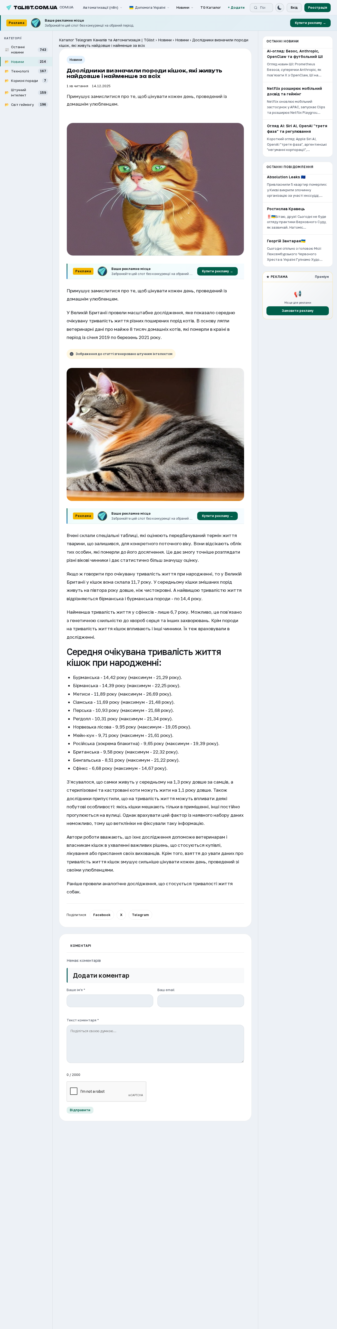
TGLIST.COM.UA (43, 7)
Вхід (294, 7)
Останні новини (25, 49)
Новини (182, 7)
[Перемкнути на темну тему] (279, 7)
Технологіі (25, 71)
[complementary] (168, 23)
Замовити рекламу (298, 311)
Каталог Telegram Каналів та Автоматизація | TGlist (107, 40)
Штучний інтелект (25, 92)
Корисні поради (25, 80)
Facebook (102, 915)
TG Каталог (210, 7)
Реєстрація (317, 7)
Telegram (140, 915)
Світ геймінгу (25, 104)
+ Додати (236, 7)
